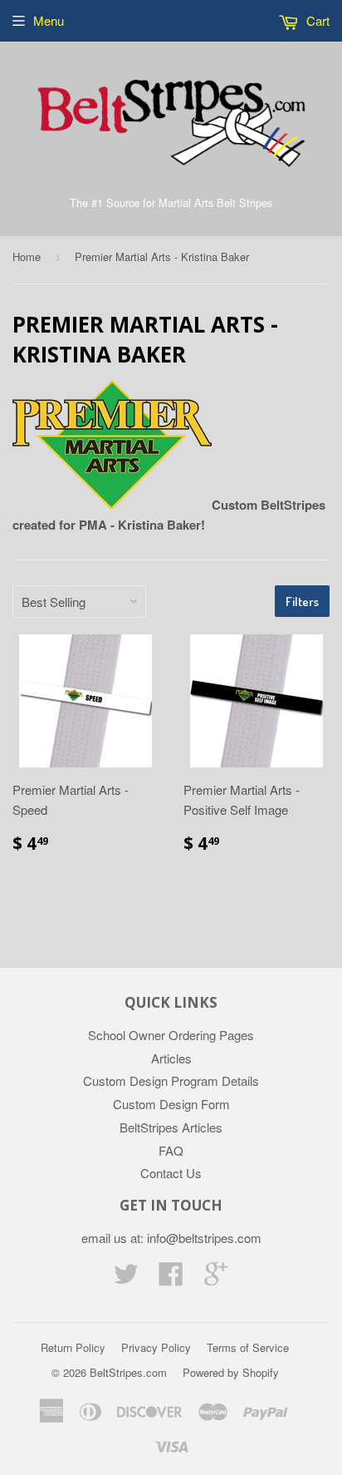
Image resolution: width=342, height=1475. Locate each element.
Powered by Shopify (231, 1372)
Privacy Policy (156, 1347)
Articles (171, 1058)
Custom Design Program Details (171, 1080)
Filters (302, 601)
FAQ (171, 1150)
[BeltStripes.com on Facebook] (171, 1278)
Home (26, 256)
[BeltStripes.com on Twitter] (126, 1278)
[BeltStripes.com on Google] (215, 1278)
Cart (316, 20)
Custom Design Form (171, 1103)
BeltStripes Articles (171, 1127)
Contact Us (171, 1172)
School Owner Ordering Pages (171, 1034)
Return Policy (73, 1347)
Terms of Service (248, 1347)
